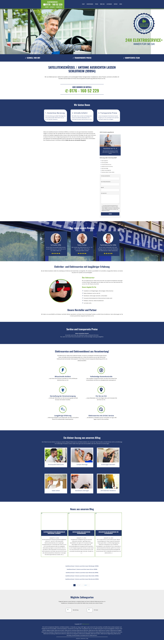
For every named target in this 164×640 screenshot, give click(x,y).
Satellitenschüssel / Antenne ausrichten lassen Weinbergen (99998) (81, 566)
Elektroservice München (82, 630)
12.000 (85, 585)
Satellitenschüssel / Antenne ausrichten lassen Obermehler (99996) (82, 576)
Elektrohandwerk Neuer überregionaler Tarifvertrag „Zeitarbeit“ (54, 532)
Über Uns (102, 4)
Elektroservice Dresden (104, 632)
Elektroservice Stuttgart (115, 630)
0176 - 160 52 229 (52, 4)
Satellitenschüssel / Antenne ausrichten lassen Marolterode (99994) (82, 579)
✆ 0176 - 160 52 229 (82, 91)
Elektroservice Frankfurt (104, 630)
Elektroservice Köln (93, 630)
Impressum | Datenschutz (80, 638)
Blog (87, 638)
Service (115, 4)
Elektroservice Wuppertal (73, 633)
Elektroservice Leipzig (93, 632)
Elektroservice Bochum (60, 633)
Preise (96, 4)
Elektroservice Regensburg (107, 633)
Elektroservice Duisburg (49, 633)
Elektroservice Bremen (82, 632)
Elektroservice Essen (71, 632)
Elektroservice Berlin (59, 630)
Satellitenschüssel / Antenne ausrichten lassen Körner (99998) (82, 569)
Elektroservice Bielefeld (84, 633)
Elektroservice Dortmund (60, 632)
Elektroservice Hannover (116, 632)
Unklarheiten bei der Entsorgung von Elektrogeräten (108, 532)
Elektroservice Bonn (95, 633)
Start (83, 4)
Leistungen (109, 4)
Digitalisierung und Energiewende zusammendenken (81, 532)
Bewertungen (90, 4)
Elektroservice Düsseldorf (48, 632)
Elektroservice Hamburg (70, 630)
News (121, 4)
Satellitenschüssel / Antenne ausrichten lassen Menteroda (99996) (82, 572)
